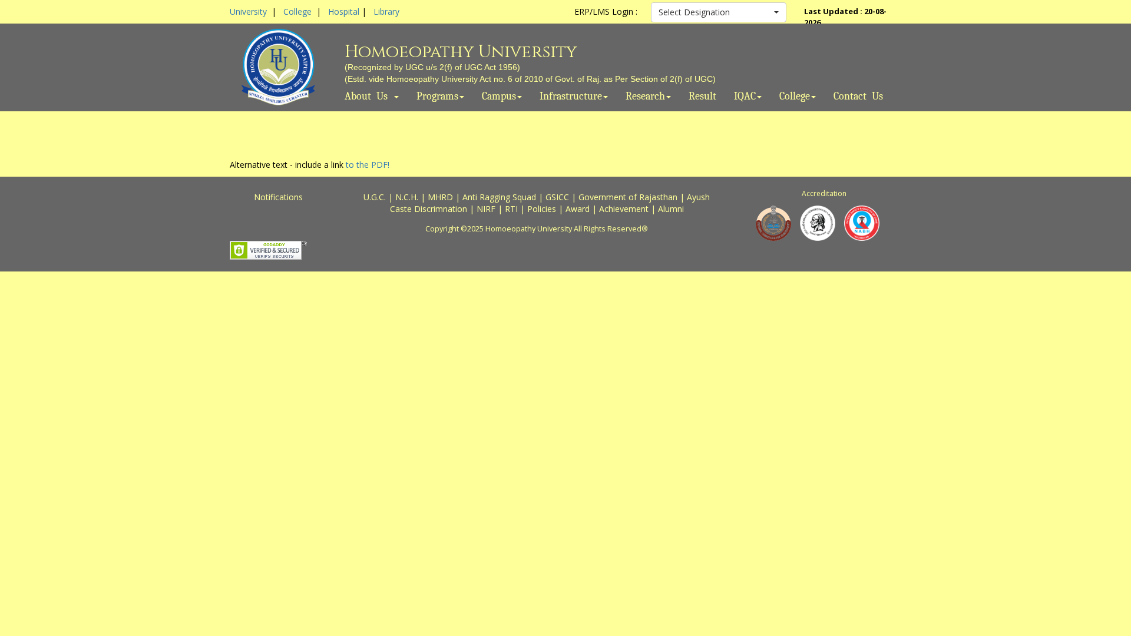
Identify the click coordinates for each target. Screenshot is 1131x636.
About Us (369, 96)
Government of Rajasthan (627, 197)
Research (645, 96)
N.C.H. (406, 197)
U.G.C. (374, 197)
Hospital (343, 11)
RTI (511, 208)
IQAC (745, 96)
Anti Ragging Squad (499, 197)
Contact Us (858, 96)
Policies (541, 208)
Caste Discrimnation (428, 208)
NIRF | (491, 208)
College (297, 11)
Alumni (671, 208)
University (248, 11)
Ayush (698, 197)
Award (578, 208)
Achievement (624, 208)
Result (702, 96)
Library (386, 11)
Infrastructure (571, 96)
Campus (499, 96)
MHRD (440, 197)
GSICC (557, 197)
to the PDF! (367, 164)
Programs (437, 96)
